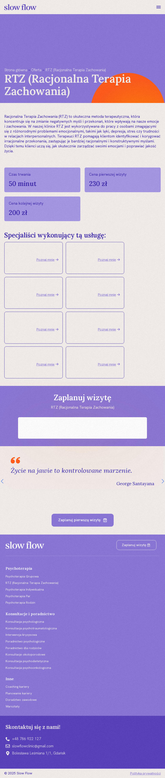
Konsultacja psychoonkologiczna (28, 667)
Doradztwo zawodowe (21, 699)
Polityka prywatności (145, 773)
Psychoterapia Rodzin (20, 602)
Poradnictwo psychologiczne (25, 641)
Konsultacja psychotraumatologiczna (31, 628)
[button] (2, 481)
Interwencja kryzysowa (21, 634)
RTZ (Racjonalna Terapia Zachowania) (32, 582)
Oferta (36, 70)
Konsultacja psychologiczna (25, 621)
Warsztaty (13, 706)
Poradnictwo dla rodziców (23, 648)
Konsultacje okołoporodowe (25, 654)
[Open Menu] (158, 7)
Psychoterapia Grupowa (22, 576)
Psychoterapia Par (18, 596)
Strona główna (15, 70)
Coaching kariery (17, 686)
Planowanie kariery (19, 693)
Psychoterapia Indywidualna (25, 589)
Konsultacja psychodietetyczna (27, 661)
